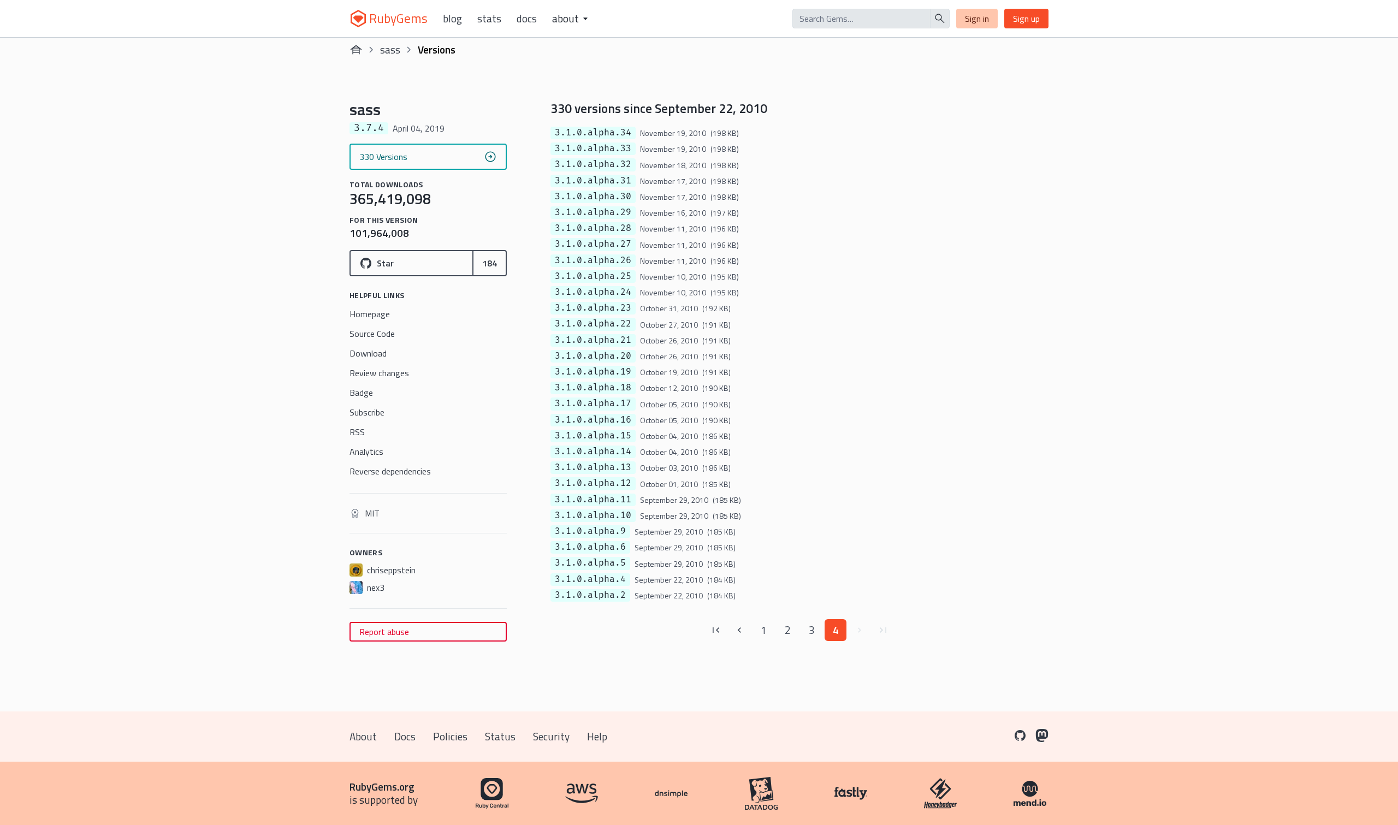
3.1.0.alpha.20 (593, 356)
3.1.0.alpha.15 (593, 435)
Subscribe (367, 412)
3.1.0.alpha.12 (593, 483)
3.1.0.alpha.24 (593, 292)
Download (368, 353)
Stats (489, 18)
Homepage (370, 313)
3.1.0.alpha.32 (593, 164)
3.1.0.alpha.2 (590, 595)
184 (489, 263)
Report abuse (384, 631)
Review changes (379, 372)
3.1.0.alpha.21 (593, 340)
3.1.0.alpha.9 (590, 531)
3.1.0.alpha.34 (593, 132)
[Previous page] (739, 630)
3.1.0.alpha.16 (593, 419)
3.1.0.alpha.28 (593, 228)
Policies (450, 736)
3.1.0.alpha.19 (593, 371)
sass (390, 49)
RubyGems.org (382, 786)
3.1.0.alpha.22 (593, 323)
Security (551, 736)
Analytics (366, 451)
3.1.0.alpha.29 (593, 212)
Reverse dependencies (390, 471)
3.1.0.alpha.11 (593, 499)
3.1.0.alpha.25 (593, 276)
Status (500, 736)
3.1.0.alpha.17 (593, 403)
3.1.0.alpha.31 (593, 180)
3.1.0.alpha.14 (593, 451)
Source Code (372, 333)
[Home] (356, 49)
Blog (452, 18)
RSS (357, 431)
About (363, 736)
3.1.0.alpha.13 (593, 467)
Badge (361, 392)
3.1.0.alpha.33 (593, 148)
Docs (527, 18)
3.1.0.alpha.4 (590, 579)
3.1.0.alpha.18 (593, 387)
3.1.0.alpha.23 (593, 307)
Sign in (977, 18)
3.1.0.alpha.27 (593, 244)
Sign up (1026, 18)
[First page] (715, 630)
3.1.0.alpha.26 (593, 260)
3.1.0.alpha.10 (593, 515)
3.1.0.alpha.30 (593, 196)
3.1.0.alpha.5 (590, 562)
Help (597, 736)
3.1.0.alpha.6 (590, 547)
